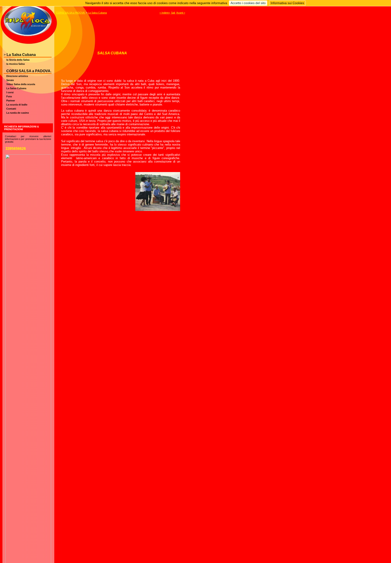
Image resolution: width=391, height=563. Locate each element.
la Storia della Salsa (17, 59)
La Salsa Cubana (21, 55)
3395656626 (15, 149)
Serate (10, 80)
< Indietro (165, 12)
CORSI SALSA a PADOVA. (28, 71)
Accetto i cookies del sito (248, 3)
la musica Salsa (15, 63)
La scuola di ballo (16, 104)
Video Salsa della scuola (20, 84)
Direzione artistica (17, 76)
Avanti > (180, 12)
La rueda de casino (17, 112)
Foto (9, 96)
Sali (173, 12)
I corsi (10, 92)
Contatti (11, 108)
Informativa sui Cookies (287, 3)
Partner (10, 100)
